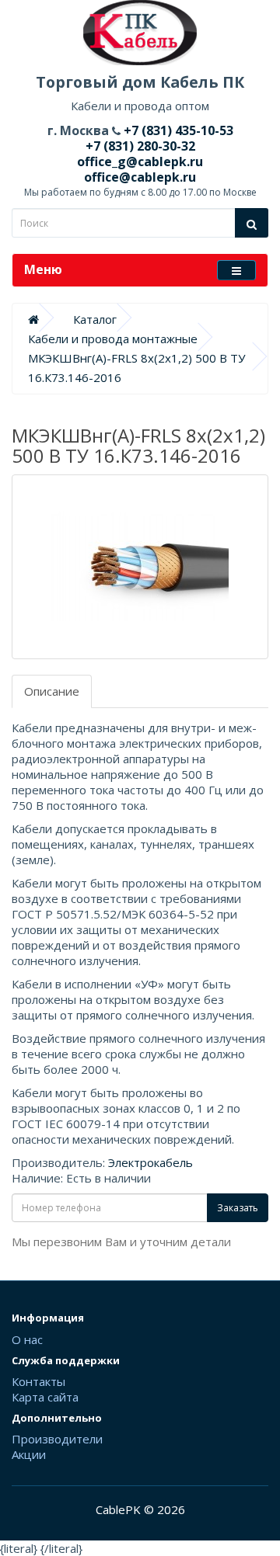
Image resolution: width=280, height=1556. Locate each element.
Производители (57, 1439)
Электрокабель (150, 1162)
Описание (51, 691)
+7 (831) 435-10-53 (177, 130)
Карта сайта (45, 1397)
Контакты (38, 1381)
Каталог (95, 319)
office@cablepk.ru (140, 177)
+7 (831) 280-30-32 (140, 146)
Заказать (237, 1207)
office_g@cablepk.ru (140, 161)
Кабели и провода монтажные (113, 338)
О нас (27, 1339)
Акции (29, 1454)
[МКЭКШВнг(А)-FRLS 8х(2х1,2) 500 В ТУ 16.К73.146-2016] (140, 566)
